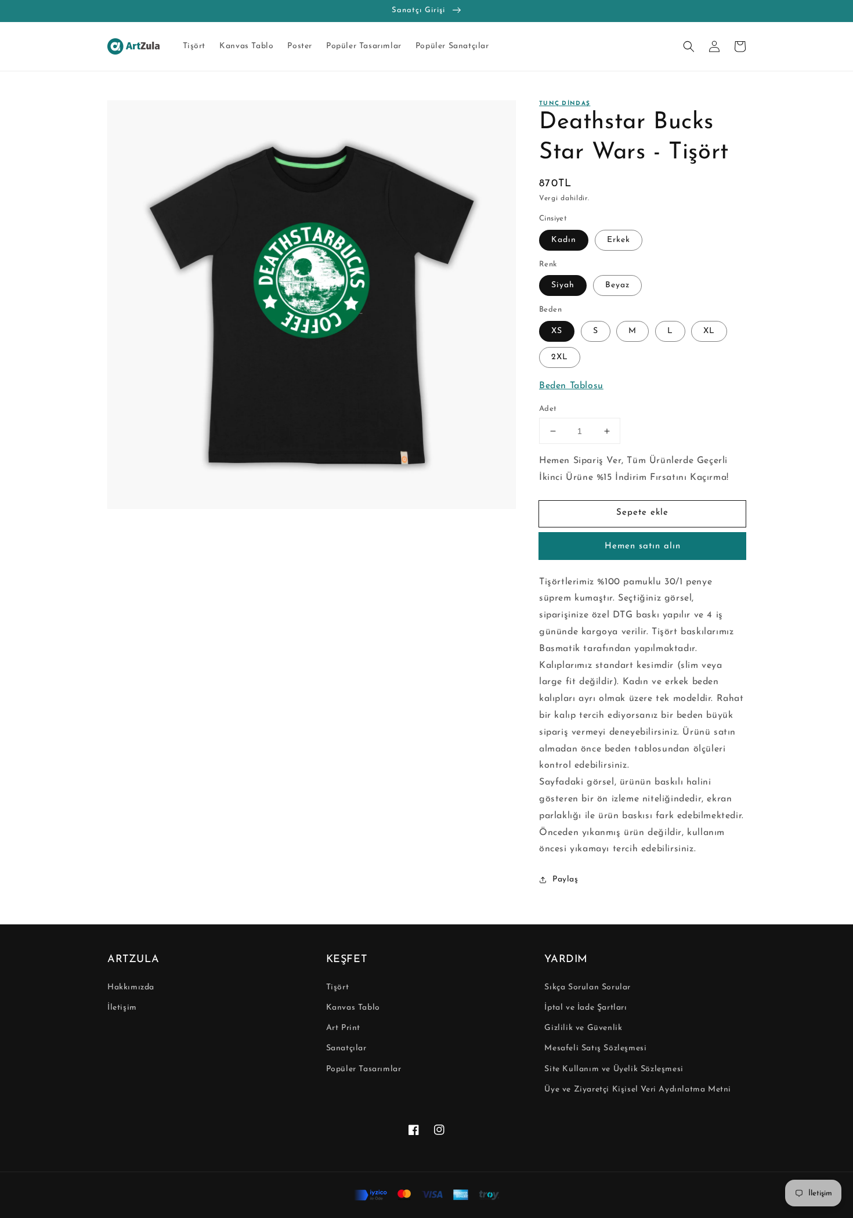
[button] (689, 46)
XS (556, 331)
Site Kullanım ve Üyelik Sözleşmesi (613, 1069)
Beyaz (617, 285)
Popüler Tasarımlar (364, 1069)
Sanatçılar (346, 1048)
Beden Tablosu (571, 386)
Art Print (343, 1028)
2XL (559, 357)
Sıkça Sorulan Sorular (587, 987)
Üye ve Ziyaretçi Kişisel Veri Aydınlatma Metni (637, 1089)
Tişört (337, 987)
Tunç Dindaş (564, 103)
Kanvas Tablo (353, 1007)
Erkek (618, 240)
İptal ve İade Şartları (585, 1007)
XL (709, 331)
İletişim (122, 1007)
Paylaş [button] (565, 879)
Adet (548, 409)
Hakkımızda (130, 987)
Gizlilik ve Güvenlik (583, 1028)
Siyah (562, 285)
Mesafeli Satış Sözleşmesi (595, 1048)
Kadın (563, 240)
